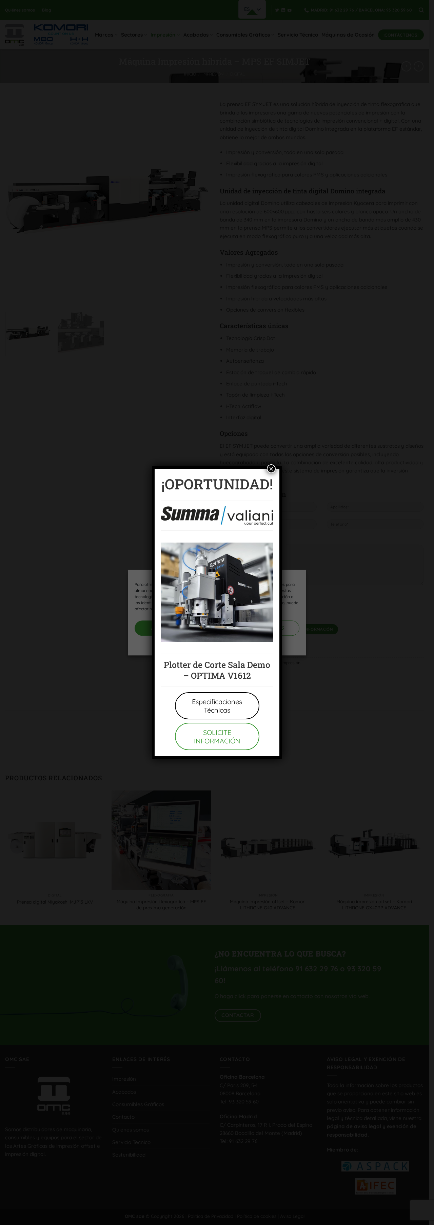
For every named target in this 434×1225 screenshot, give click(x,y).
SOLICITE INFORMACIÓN (217, 736)
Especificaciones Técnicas (217, 705)
